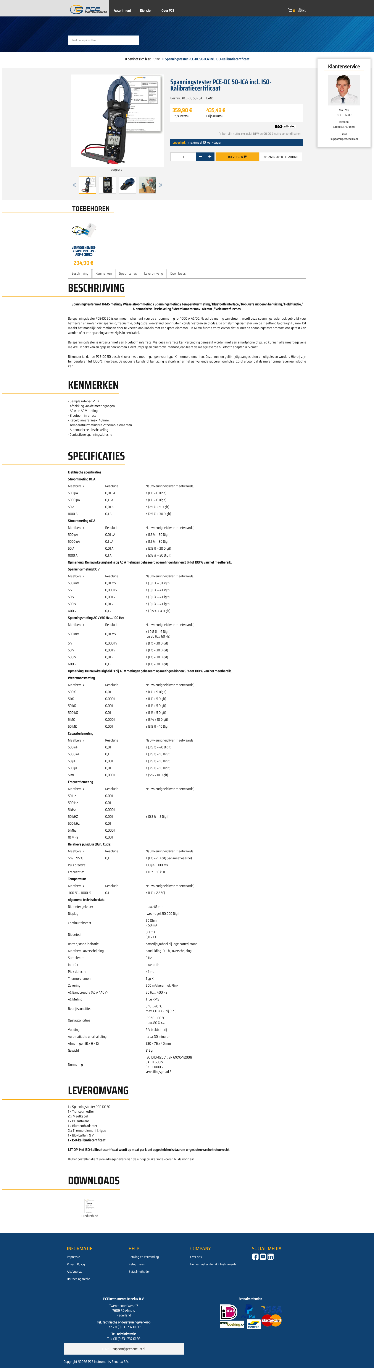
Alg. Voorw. (74, 1271)
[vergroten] (117, 169)
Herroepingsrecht (78, 1279)
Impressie (73, 1257)
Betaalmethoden (139, 1271)
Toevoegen (236, 156)
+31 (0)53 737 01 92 (344, 127)
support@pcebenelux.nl (344, 139)
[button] (74, 185)
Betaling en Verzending (144, 1257)
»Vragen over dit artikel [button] (281, 156)
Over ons (196, 1257)
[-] (200, 156)
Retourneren (137, 1264)
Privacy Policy (76, 1264)
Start (156, 59)
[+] (209, 156)
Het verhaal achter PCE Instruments (213, 1264)
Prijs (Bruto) (214, 116)
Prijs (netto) (180, 116)
